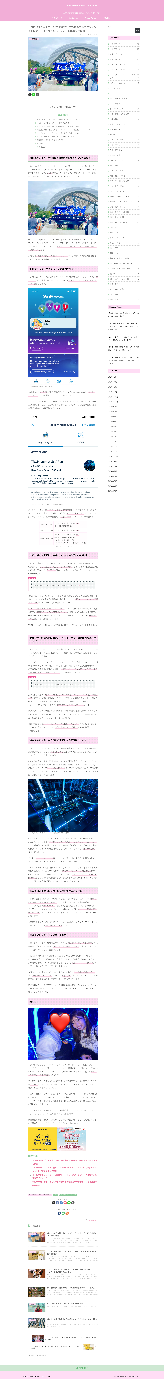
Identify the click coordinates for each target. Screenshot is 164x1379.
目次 (60, 115)
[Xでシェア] (30, 94)
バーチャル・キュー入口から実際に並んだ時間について (58, 133)
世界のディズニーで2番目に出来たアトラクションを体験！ (59, 119)
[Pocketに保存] (65, 1202)
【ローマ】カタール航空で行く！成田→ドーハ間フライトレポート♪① (123, 338)
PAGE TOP (83, 1368)
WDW (56, 1195)
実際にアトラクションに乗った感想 (50, 140)
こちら (79, 585)
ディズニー (74, 1195)
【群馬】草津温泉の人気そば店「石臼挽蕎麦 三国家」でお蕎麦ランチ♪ (123, 348)
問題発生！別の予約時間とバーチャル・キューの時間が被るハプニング (64, 130)
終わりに (40, 143)
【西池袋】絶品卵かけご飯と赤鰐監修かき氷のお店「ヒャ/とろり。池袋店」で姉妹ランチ (123, 326)
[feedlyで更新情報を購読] (63, 1213)
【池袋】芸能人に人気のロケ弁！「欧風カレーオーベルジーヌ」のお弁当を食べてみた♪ (123, 360)
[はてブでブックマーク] (61, 1202)
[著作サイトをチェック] (59, 1213)
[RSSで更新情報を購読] (67, 1213)
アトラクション (64, 1195)
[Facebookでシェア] (57, 1202)
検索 (109, 26)
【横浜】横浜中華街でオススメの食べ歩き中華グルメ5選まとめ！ (123, 314)
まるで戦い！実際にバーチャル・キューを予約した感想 (58, 126)
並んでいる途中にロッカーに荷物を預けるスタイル (56, 136)
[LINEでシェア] (33, 94)
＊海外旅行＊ (33, 1195)
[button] (37, 94)
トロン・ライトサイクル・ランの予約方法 (53, 123)
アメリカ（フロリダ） (46, 1195)
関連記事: (42, 147)
